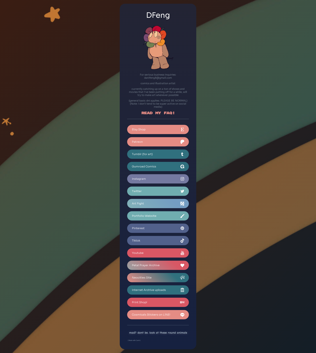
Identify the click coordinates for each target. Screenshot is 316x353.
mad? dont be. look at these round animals (158, 332)
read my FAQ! (158, 113)
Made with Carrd (134, 340)
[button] (158, 129)
